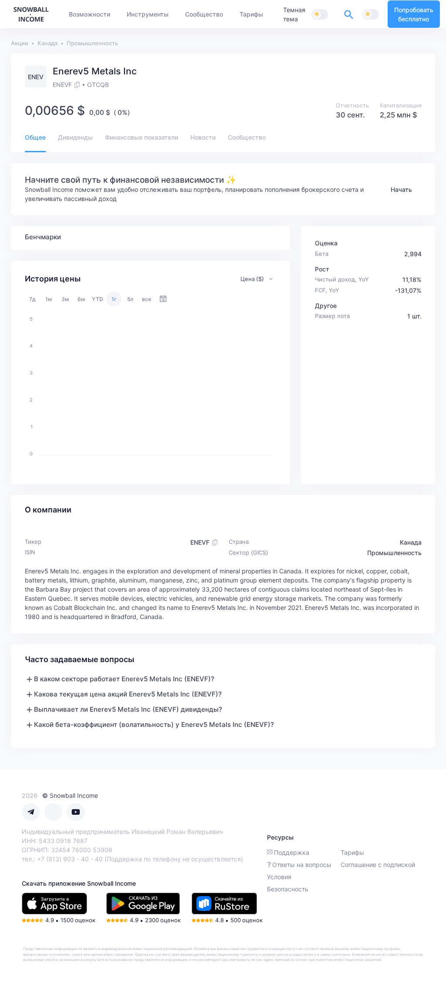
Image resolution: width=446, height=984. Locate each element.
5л (130, 299)
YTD (97, 299)
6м (81, 299)
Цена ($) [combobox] (252, 278)
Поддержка (291, 852)
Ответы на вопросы (301, 864)
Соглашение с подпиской (378, 864)
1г (114, 299)
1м (48, 299)
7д (32, 299)
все (146, 299)
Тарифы (352, 852)
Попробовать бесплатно (413, 14)
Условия (279, 876)
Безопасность (287, 889)
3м (65, 299)
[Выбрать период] (163, 299)
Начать (401, 189)
